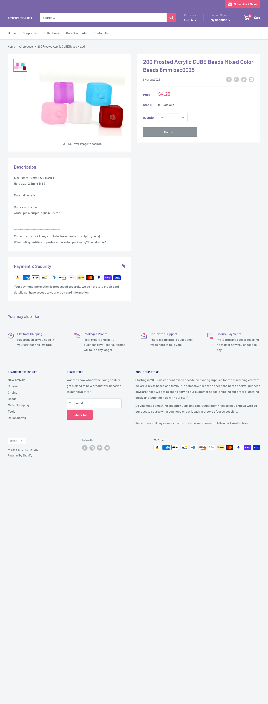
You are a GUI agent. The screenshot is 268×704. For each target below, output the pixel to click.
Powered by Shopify (20, 455)
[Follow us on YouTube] (107, 448)
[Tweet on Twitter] (244, 79)
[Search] (171, 17)
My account (219, 20)
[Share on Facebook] (229, 79)
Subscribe (80, 415)
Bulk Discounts (76, 33)
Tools (11, 411)
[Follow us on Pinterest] (99, 448)
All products (26, 46)
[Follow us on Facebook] (85, 448)
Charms (13, 386)
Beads (12, 398)
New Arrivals (16, 379)
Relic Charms (17, 417)
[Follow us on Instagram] (92, 448)
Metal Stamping (18, 405)
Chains (12, 392)
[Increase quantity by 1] (183, 117)
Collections (51, 33)
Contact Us (101, 33)
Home (12, 33)
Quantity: (149, 117)
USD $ (13, 441)
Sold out (170, 132)
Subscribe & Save (245, 4)
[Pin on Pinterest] (236, 79)
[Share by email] (251, 79)
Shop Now (30, 33)
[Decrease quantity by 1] (162, 117)
